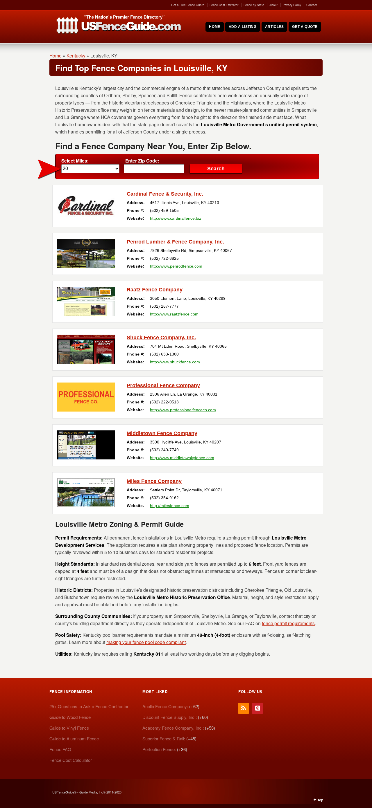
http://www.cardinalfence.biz (175, 218)
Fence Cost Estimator (224, 5)
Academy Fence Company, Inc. (172, 728)
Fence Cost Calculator (70, 760)
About (273, 5)
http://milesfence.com (169, 505)
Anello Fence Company (164, 706)
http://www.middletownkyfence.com (182, 457)
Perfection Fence (158, 749)
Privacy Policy (292, 5)
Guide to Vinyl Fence (69, 728)
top (320, 799)
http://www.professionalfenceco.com (183, 409)
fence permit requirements (288, 623)
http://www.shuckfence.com (175, 362)
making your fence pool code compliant (146, 642)
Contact (311, 5)
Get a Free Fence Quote (187, 5)
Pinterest (257, 708)
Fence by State (254, 5)
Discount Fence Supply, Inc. (169, 717)
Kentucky (76, 55)
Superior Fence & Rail (163, 738)
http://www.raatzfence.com (174, 314)
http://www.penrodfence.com (176, 266)
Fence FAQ (60, 749)
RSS (243, 708)
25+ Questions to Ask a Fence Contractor (88, 706)
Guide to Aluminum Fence (74, 738)
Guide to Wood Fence (70, 717)
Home (55, 55)
